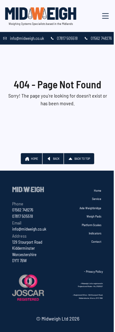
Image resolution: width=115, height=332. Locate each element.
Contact (96, 241)
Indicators (95, 233)
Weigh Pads (94, 216)
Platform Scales (91, 225)
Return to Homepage (57, 111)
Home (97, 190)
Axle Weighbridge (90, 208)
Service (96, 199)
